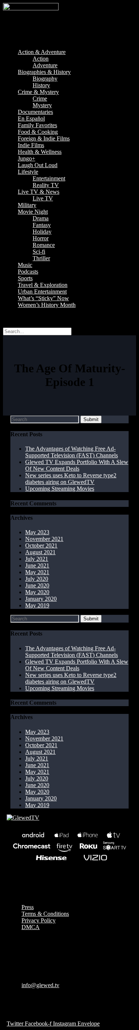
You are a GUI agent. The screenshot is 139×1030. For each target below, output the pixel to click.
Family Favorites (37, 125)
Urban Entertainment (42, 291)
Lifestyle (28, 172)
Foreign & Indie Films (44, 138)
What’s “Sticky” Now (43, 298)
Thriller (41, 258)
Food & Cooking (38, 132)
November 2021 (44, 539)
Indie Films (31, 145)
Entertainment (49, 178)
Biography (45, 78)
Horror (41, 238)
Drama (41, 218)
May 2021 (37, 572)
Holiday (42, 231)
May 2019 (37, 605)
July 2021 (36, 559)
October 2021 (41, 545)
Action (41, 58)
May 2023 (37, 532)
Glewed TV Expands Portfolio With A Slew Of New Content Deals (76, 465)
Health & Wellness (40, 152)
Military (27, 205)
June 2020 (37, 585)
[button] (69, 39)
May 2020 (37, 592)
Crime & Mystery (38, 92)
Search (11, 317)
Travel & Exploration (42, 285)
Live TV (43, 198)
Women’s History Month (47, 305)
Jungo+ (26, 158)
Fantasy (42, 225)
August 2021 (40, 552)
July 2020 (36, 579)
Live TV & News (38, 192)
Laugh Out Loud (37, 165)
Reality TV (46, 185)
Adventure (45, 65)
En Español (31, 118)
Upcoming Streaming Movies (59, 488)
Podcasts (28, 271)
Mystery (42, 105)
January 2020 (41, 599)
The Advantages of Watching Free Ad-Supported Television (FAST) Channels (71, 451)
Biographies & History (44, 72)
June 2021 (37, 565)
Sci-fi (39, 251)
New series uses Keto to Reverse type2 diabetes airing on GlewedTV (70, 478)
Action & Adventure (42, 52)
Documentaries (35, 112)
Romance (44, 245)
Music (25, 265)
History (41, 85)
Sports (25, 278)
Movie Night (33, 212)
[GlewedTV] (23, 817)
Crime (40, 98)
